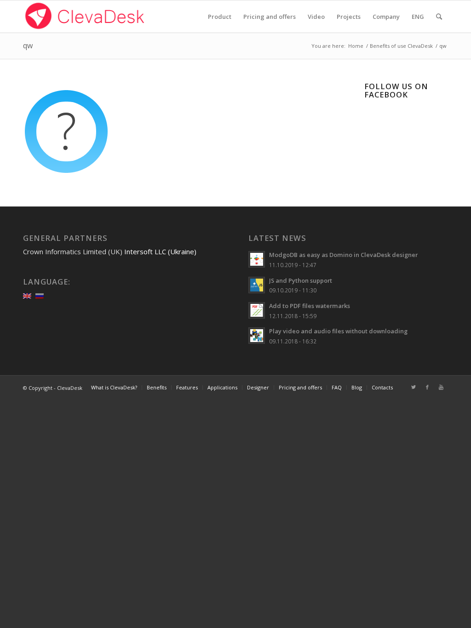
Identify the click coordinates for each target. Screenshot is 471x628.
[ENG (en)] (27, 295)
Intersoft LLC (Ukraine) (160, 251)
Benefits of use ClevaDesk (401, 45)
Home (355, 45)
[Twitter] (413, 387)
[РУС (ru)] (39, 295)
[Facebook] (427, 387)
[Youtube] (441, 387)
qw (28, 45)
